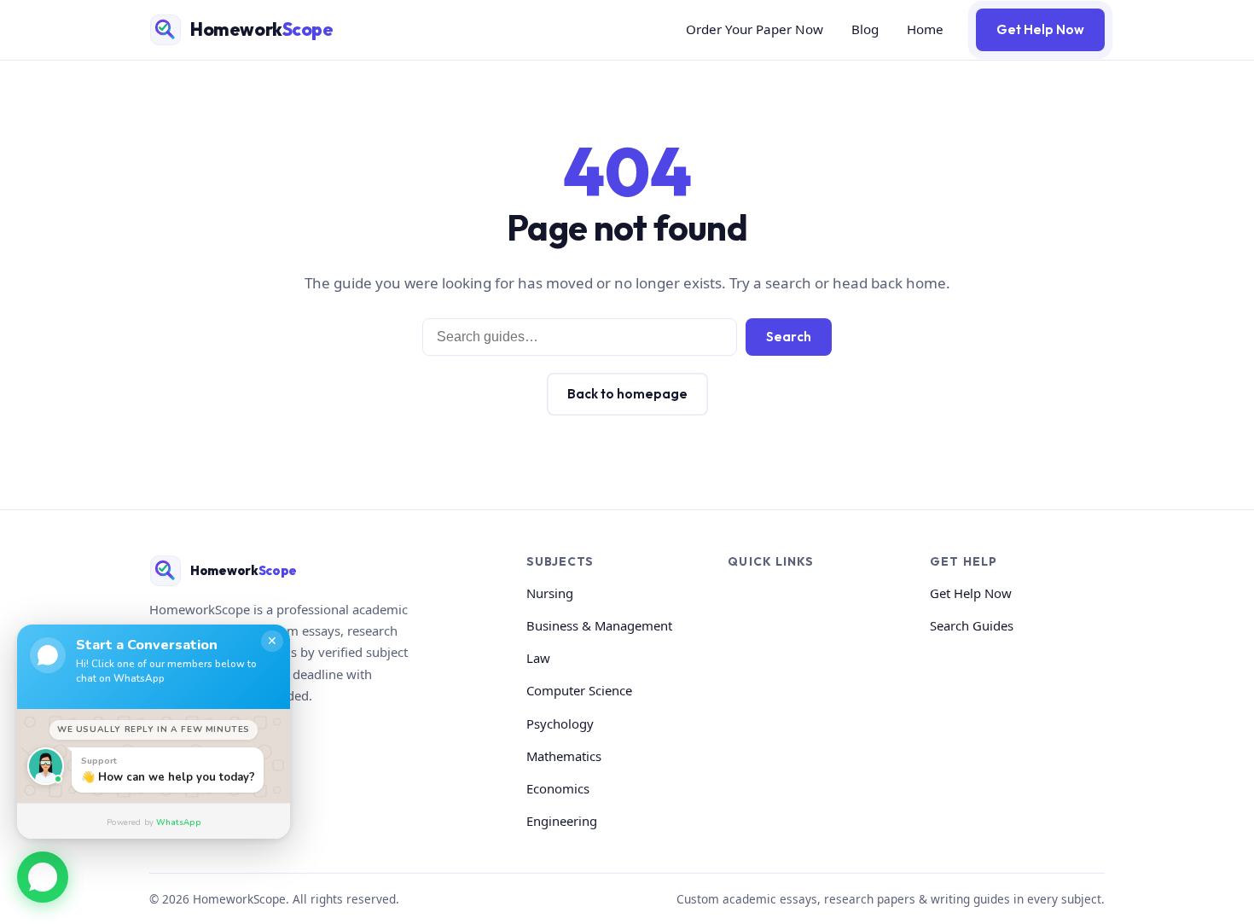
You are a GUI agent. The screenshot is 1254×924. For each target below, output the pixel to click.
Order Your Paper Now (754, 29)
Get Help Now (1040, 29)
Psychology (560, 723)
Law (538, 657)
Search (788, 336)
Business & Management (599, 625)
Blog (865, 29)
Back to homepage (627, 394)
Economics (557, 788)
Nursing (549, 592)
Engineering (561, 820)
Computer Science (579, 690)
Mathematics (563, 755)
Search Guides (971, 625)
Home (925, 29)
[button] (42, 874)
